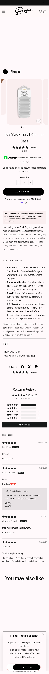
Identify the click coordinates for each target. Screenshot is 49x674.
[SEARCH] (41, 11)
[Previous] (6, 3)
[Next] (43, 3)
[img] (9, 443)
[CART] (44, 11)
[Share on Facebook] (23, 367)
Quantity (24, 177)
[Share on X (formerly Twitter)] (30, 367)
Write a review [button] (24, 425)
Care (6, 344)
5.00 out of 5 (31, 395)
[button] (20, 148)
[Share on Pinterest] (36, 367)
